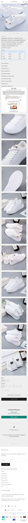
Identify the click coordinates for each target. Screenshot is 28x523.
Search (2, 471)
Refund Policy (4, 478)
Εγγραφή (5, 464)
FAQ (2, 486)
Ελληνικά (19, 510)
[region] (14, 434)
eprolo (3, 36)
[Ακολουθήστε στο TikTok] (12, 506)
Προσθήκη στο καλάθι (13, 395)
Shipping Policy (4, 480)
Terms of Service (4, 482)
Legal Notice (3, 473)
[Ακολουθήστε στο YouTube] (8, 506)
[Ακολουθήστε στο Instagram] (5, 506)
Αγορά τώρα (14, 399)
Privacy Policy (4, 475)
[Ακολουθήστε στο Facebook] (2, 506)
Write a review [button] (14, 417)
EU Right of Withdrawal (6, 484)
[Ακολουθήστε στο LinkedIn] (15, 506)
